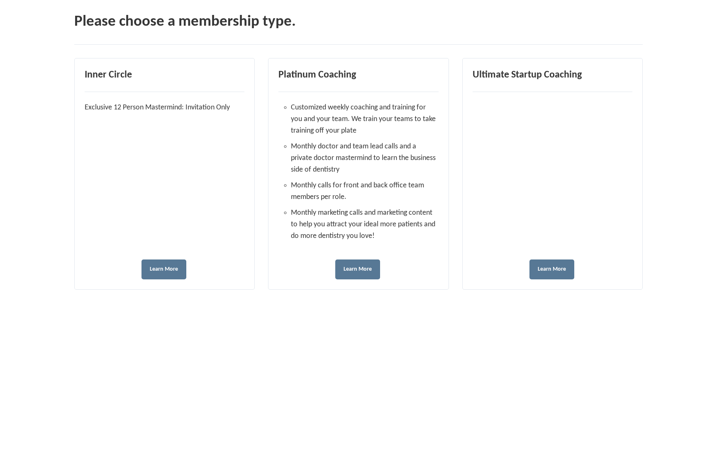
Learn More (164, 269)
